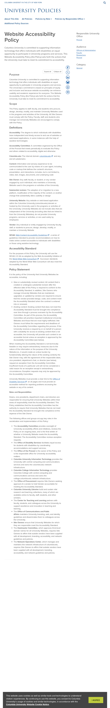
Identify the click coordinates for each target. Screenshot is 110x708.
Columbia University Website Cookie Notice (27, 704)
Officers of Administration (86, 50)
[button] (68, 67)
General (79, 68)
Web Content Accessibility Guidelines (31, 235)
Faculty (79, 53)
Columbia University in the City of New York (23, 2)
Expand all (47, 72)
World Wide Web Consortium (25, 259)
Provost (79, 40)
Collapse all (57, 72)
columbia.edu (45, 156)
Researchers (81, 55)
